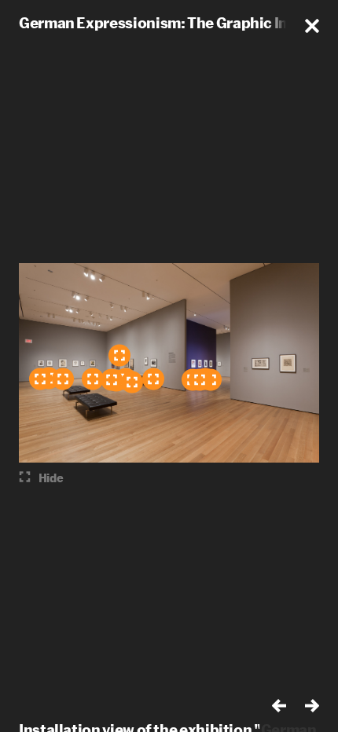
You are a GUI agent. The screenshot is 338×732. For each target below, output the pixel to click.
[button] (312, 26)
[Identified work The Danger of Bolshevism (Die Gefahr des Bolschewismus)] (111, 380)
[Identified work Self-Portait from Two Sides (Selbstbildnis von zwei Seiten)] (63, 379)
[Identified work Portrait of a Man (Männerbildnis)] (93, 379)
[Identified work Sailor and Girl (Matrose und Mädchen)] (200, 380)
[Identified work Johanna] (40, 379)
